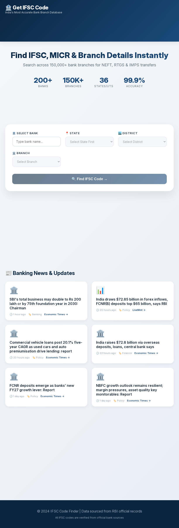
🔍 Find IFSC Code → (89, 179)
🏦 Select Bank (25, 133)
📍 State (72, 133)
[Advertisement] (84, 27)
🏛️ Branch (21, 153)
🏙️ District (128, 133)
